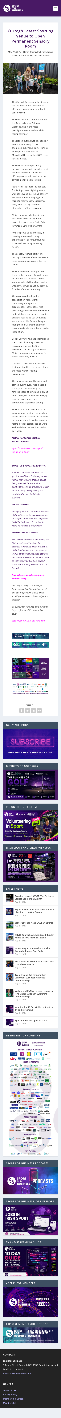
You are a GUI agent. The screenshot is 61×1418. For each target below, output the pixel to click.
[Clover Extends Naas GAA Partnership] (9, 925)
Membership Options (14, 1398)
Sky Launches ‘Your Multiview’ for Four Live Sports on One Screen (34, 911)
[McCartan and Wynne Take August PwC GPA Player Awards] (9, 963)
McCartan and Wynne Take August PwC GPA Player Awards (34, 963)
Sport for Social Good (31, 55)
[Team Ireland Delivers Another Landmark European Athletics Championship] (9, 977)
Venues (46, 55)
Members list (9, 1403)
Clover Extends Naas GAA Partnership (34, 922)
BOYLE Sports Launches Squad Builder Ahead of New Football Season (34, 936)
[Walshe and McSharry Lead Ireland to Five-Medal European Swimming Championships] (9, 993)
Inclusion (41, 52)
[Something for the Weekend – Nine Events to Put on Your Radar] (9, 950)
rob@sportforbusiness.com (17, 1373)
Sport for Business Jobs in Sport (31, 1020)
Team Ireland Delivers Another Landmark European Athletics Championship (30, 978)
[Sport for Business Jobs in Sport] (9, 1022)
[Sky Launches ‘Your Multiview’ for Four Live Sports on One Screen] (9, 911)
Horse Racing (29, 52)
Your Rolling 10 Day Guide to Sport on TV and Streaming (34, 1008)
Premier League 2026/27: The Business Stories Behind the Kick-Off (34, 897)
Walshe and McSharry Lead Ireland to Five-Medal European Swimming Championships (34, 994)
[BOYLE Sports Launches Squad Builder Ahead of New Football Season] (9, 937)
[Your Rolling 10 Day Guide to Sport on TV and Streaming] (9, 1009)
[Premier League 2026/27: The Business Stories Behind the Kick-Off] (9, 898)
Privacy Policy (10, 1394)
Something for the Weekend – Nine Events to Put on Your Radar (32, 949)
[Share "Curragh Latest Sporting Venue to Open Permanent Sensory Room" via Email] (39, 710)
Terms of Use (9, 1390)
